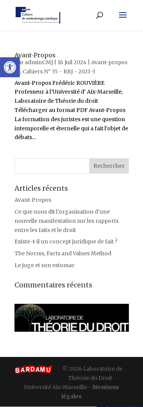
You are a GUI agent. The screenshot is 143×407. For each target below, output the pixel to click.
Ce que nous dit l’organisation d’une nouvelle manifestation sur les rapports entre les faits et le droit (66, 220)
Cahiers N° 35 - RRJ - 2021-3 (58, 71)
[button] (10, 67)
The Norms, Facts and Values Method (62, 253)
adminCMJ (39, 62)
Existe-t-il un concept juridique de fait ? (65, 241)
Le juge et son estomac (44, 265)
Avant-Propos (35, 55)
